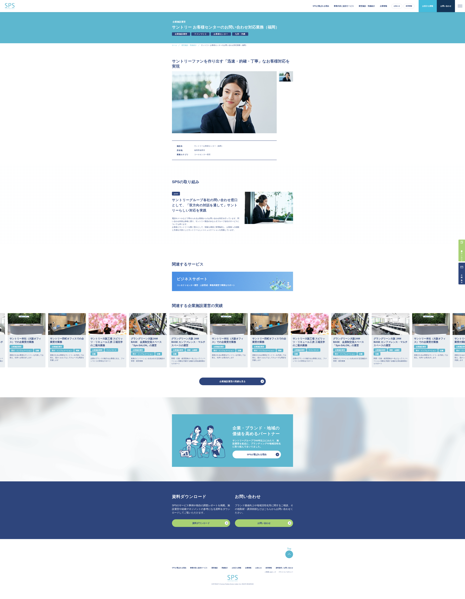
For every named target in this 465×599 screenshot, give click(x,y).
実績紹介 (225, 568)
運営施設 (214, 568)
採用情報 (409, 6)
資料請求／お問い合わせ (284, 568)
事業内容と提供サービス (198, 568)
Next (295, 340)
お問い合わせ (445, 6)
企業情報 (383, 6)
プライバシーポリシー (286, 572)
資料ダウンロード (201, 523)
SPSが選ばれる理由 (321, 6)
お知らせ (397, 6)
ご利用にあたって (270, 572)
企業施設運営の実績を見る (232, 381)
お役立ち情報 (427, 6)
